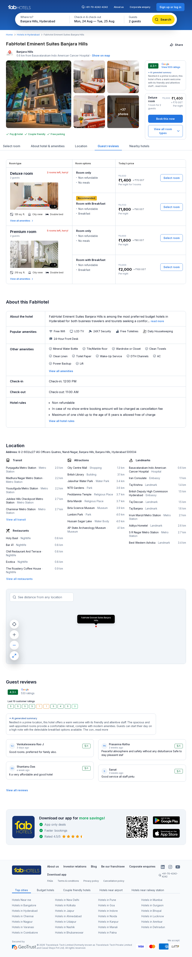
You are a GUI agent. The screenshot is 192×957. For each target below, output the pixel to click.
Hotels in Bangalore (24, 905)
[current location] (14, 624)
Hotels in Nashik (65, 927)
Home (9, 34)
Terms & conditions (68, 880)
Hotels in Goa (106, 905)
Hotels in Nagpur (22, 921)
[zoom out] (14, 645)
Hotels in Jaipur (64, 910)
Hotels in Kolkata (65, 905)
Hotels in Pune (107, 899)
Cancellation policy (113, 880)
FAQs (50, 880)
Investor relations (74, 866)
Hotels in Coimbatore (25, 932)
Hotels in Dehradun (153, 927)
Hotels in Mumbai (151, 899)
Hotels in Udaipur (65, 921)
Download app (56, 874)
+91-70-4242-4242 (96, 7)
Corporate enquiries (142, 866)
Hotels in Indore (108, 910)
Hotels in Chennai (23, 916)
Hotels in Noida (107, 916)
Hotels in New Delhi (67, 899)
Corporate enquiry (140, 7)
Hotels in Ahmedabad (68, 916)
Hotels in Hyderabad (28, 34)
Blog (94, 866)
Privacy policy (91, 880)
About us (119, 7)
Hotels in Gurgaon (152, 905)
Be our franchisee (113, 866)
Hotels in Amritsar (152, 921)
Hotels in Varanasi (23, 927)
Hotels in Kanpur (108, 921)
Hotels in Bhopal (151, 910)
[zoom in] (14, 634)
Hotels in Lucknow (152, 916)
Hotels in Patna (107, 932)
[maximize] (14, 655)
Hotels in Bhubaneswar (69, 932)
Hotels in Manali (108, 927)
